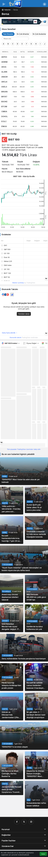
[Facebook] (17, 821)
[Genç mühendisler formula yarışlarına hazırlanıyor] (24, 647)
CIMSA (4, 111)
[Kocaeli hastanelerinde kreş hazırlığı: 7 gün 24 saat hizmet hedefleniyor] (11, 530)
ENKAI (4, 126)
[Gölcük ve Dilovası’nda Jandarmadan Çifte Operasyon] (11, 706)
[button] (44, 4)
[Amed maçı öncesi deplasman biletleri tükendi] (11, 589)
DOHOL (4, 116)
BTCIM (4, 106)
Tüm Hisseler (8, 34)
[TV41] (15, 4)
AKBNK (4, 62)
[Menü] (4, 4)
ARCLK (4, 82)
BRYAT (4, 97)
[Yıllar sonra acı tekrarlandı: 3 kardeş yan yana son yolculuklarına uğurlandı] (11, 500)
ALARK (4, 72)
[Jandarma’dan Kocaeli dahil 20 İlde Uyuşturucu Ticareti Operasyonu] (11, 788)
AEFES (4, 57)
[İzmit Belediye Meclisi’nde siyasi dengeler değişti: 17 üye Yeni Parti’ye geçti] (11, 618)
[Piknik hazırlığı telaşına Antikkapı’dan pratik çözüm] (11, 677)
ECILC (4, 121)
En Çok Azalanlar (39, 34)
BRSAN (4, 92)
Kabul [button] (43, 854)
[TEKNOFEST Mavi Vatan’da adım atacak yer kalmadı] (24, 471)
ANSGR (4, 77)
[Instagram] (31, 821)
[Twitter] (24, 821)
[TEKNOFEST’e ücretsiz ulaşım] (24, 736)
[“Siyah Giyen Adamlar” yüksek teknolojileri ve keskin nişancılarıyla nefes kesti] (24, 559)
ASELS (4, 87)
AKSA (3, 67)
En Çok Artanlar (23, 34)
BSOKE (4, 101)
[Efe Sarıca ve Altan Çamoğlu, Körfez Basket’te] (11, 765)
